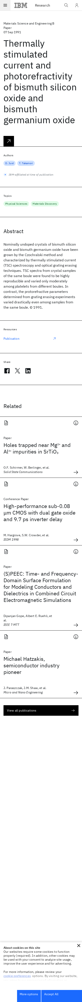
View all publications (21, 710)
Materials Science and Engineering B (28, 23)
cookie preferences (17, 976)
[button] (78, 945)
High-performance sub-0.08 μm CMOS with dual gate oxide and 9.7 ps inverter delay (39, 512)
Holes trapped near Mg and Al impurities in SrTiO (37, 448)
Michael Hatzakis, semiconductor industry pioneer (31, 665)
